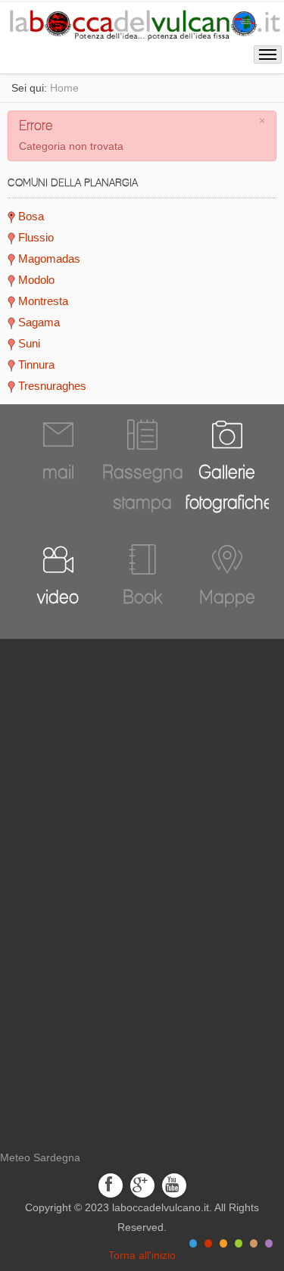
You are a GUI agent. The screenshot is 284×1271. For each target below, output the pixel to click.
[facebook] (110, 1184)
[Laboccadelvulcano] (142, 23)
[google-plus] (142, 1184)
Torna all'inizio (142, 1255)
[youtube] (174, 1184)
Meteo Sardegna (40, 1157)
